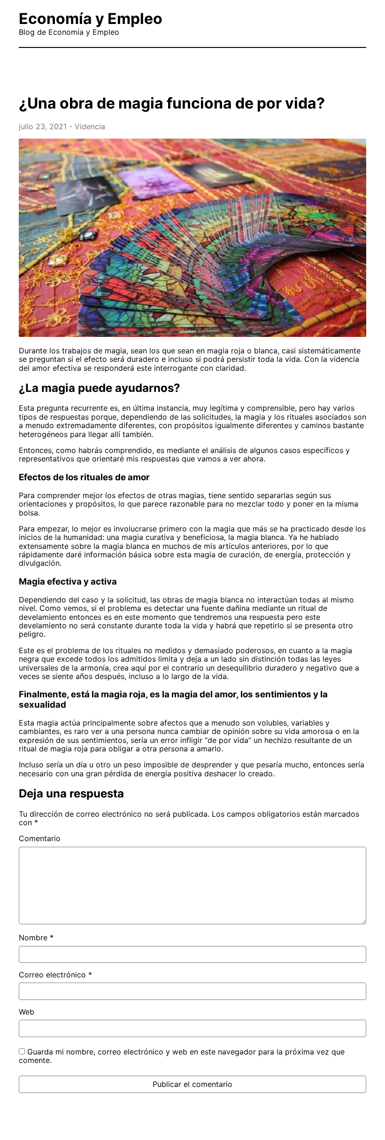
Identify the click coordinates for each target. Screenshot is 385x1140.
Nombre (36, 937)
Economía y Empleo (90, 18)
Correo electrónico (55, 974)
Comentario (40, 838)
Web (26, 1011)
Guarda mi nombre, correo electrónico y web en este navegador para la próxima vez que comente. (182, 1056)
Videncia (90, 126)
